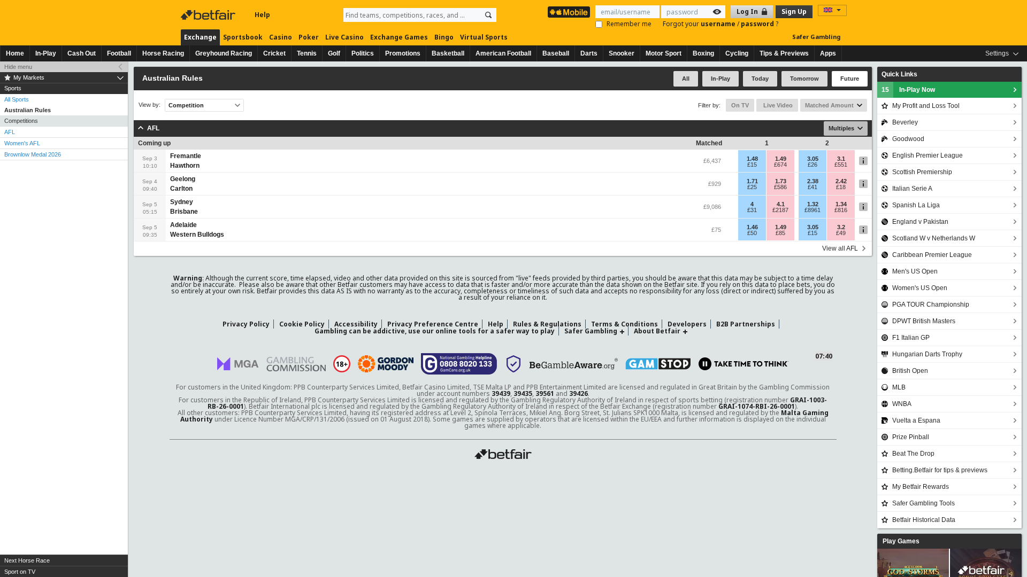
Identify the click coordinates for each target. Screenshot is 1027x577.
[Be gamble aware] (574, 363)
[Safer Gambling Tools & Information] (513, 363)
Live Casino (344, 37)
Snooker (621, 53)
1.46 (752, 227)
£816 (840, 210)
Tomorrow (804, 78)
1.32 (812, 204)
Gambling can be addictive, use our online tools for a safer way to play (435, 331)
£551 (840, 164)
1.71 (752, 181)
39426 (578, 393)
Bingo (444, 37)
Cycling (736, 53)
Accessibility (356, 324)
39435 (523, 393)
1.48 (752, 158)
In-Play (45, 53)
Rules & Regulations (547, 324)
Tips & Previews (784, 53)
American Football (503, 53)
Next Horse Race (27, 560)
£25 (752, 187)
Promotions (402, 53)
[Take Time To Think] (743, 363)
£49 (841, 233)
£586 (780, 187)
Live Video (777, 105)
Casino (280, 37)
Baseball (555, 53)
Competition (186, 105)
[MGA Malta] (238, 363)
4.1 (781, 204)
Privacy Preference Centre (432, 324)
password (758, 23)
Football (119, 53)
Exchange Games (399, 37)
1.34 (841, 204)
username (719, 23)
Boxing (703, 53)
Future (849, 78)
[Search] (488, 15)
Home (15, 53)
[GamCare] (459, 364)
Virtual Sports (484, 37)
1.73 (780, 181)
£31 (752, 210)
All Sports (16, 99)
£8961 (812, 210)
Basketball (448, 53)
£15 (752, 164)
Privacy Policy (246, 324)
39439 (501, 393)
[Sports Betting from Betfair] (569, 12)
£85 (780, 233)
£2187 (780, 210)
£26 (812, 164)
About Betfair (657, 331)
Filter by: (709, 105)
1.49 (780, 158)
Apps (828, 53)
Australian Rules (27, 110)
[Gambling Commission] (296, 364)
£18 (841, 187)
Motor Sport (663, 53)
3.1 (841, 158)
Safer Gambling (816, 37)
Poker (308, 37)
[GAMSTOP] (658, 364)
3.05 (812, 158)
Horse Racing (163, 53)
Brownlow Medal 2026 (32, 154)
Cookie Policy (302, 324)
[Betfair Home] (209, 15)
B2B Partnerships (745, 324)
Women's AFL (22, 143)
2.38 (812, 181)
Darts (588, 53)
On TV (740, 105)
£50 (752, 233)
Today (760, 78)
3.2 (841, 227)
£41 (812, 187)
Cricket (274, 53)
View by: (149, 105)
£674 (780, 164)
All (685, 78)
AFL (9, 132)
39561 (544, 393)
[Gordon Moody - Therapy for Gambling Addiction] (385, 363)
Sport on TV (19, 571)
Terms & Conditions (624, 324)
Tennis (307, 53)
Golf (334, 53)
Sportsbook (243, 37)
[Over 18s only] (341, 363)
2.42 (841, 181)
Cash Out (81, 53)
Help (262, 14)
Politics (362, 53)
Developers (687, 324)
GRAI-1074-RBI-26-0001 (756, 406)
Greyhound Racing (223, 53)
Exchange (200, 37)
